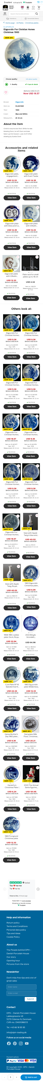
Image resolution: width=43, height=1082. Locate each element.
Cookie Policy (13, 937)
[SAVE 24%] (21, 71)
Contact (11, 1007)
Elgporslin (20, 102)
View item (12, 198)
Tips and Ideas (13, 933)
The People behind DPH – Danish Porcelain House (19, 952)
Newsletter (13, 972)
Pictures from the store (18, 964)
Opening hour (13, 961)
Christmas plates (31, 23)
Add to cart (32, 1077)
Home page (10, 23)
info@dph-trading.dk (17, 1033)
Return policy (13, 923)
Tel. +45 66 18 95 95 (16, 1027)
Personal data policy (16, 930)
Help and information (19, 917)
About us (12, 945)
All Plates (20, 23)
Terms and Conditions (17, 926)
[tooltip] (12, 175)
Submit (30, 999)
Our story (11, 957)
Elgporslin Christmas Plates (4, 22)
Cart (39, 9)
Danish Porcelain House (12, 7)
